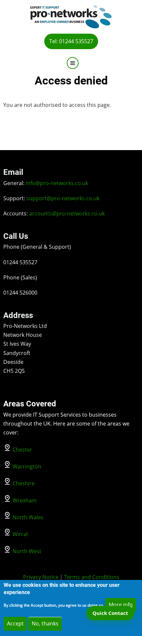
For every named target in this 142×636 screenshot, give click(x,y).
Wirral (20, 534)
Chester (22, 449)
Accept (15, 623)
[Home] (71, 16)
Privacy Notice (40, 577)
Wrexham (25, 500)
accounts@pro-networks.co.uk (67, 213)
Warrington (27, 466)
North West (27, 551)
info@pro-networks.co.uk (57, 183)
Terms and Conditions (91, 577)
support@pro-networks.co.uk (62, 198)
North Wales (28, 517)
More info (121, 604)
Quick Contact (110, 613)
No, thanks (45, 623)
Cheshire (24, 483)
